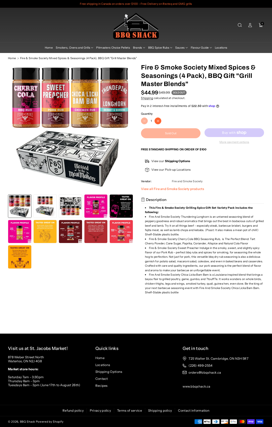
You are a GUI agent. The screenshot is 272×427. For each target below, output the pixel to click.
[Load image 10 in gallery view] (121, 231)
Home (12, 58)
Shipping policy (160, 410)
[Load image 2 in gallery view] (45, 206)
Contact (101, 379)
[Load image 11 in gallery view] (19, 257)
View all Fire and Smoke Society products (172, 189)
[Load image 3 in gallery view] (70, 206)
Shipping (147, 98)
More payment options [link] (234, 142)
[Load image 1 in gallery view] (19, 206)
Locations (102, 365)
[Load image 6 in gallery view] (19, 231)
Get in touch (195, 348)
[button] (240, 25)
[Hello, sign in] (250, 25)
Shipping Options (108, 372)
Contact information (193, 410)
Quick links (106, 348)
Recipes (101, 386)
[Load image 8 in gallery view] (70, 231)
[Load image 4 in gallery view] (96, 206)
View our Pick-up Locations (171, 169)
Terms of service (129, 410)
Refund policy (73, 410)
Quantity (147, 114)
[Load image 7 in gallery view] (45, 231)
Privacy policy (100, 410)
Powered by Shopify (50, 421)
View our (170, 161)
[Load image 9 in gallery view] (96, 231)
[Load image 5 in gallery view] (121, 206)
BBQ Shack (27, 421)
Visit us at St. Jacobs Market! (38, 348)
